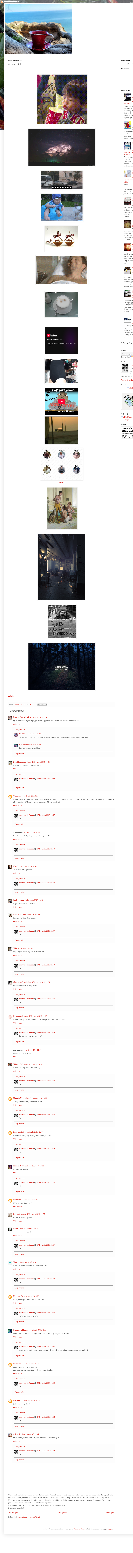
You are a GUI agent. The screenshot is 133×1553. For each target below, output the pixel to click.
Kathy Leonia (18, 900)
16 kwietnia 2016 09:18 (34, 900)
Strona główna (62, 1512)
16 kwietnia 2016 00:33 (35, 733)
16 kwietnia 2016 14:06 (35, 1165)
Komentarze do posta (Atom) (29, 1517)
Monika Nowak (19, 1165)
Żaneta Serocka (19, 1214)
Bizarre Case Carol (21, 717)
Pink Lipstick (18, 1131)
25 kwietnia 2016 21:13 (46, 1450)
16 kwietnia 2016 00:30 (38, 717)
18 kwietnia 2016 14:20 (30, 1400)
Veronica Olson (79, 1529)
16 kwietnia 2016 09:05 (30, 866)
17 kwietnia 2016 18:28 (38, 1330)
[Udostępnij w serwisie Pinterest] (46, 705)
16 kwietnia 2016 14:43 (30, 1199)
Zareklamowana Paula (22, 762)
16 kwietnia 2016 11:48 (38, 1016)
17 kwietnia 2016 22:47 (46, 815)
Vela (15, 948)
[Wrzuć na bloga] (40, 705)
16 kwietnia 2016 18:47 (28, 1262)
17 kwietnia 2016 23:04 (46, 1080)
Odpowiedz (17, 724)
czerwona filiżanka (26, 778)
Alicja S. (16, 1434)
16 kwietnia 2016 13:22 (38, 1098)
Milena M (17, 914)
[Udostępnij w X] (42, 705)
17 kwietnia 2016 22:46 (46, 778)
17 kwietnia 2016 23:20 (46, 1346)
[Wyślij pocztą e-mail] (38, 705)
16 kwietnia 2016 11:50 (32, 1050)
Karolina (16, 866)
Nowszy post (13, 1512)
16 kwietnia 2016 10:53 (26, 948)
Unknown (17, 795)
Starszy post (110, 1512)
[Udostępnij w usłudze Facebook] (44, 705)
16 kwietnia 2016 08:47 (32, 832)
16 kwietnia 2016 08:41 (30, 796)
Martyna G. (18, 1296)
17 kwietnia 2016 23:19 (46, 1312)
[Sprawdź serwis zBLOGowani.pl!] (127, 419)
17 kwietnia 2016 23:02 (46, 1032)
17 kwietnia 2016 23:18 (46, 1278)
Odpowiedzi (20, 729)
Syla (20, 744)
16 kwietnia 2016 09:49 (31, 914)
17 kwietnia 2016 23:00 (46, 998)
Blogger (109, 1529)
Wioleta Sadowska (20, 1064)
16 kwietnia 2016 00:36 (32, 744)
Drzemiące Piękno (20, 1016)
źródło (61, 482)
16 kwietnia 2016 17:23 (32, 1228)
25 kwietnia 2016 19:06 (30, 1434)
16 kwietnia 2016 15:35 (36, 1214)
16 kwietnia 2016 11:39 (41, 982)
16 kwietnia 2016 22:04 (32, 1296)
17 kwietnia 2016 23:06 (46, 1182)
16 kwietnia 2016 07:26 (41, 762)
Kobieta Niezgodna (21, 1098)
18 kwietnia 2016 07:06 (30, 1363)
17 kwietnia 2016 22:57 (46, 931)
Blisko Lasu (18, 1228)
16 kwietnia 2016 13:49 (34, 1132)
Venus (15, 1262)
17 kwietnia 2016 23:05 (46, 1114)
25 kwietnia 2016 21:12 (46, 1383)
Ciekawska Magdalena (22, 982)
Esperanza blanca (20, 1330)
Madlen (22, 733)
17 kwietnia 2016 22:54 (46, 882)
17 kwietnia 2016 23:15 (46, 1245)
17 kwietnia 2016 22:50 (46, 849)
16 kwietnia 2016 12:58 (38, 1064)
